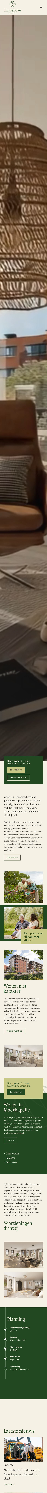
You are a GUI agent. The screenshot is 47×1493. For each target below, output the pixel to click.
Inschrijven (16, 770)
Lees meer (9, 1484)
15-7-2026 (8, 1465)
